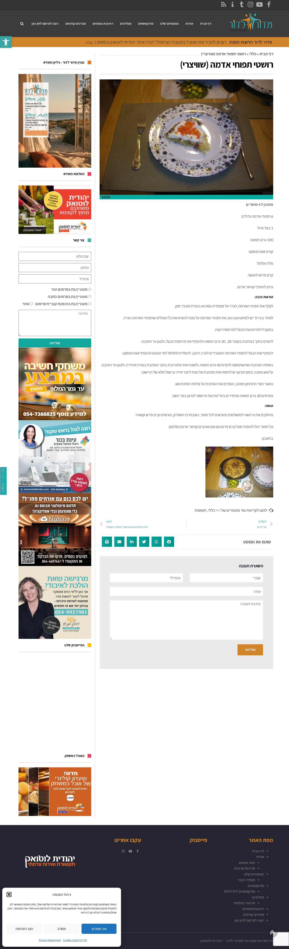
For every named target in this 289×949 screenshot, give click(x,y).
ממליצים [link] (258, 897)
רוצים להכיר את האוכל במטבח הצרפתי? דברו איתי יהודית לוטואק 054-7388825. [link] (156, 42)
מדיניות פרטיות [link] (244, 868)
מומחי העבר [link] (246, 880)
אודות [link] (260, 857)
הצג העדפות (24, 929)
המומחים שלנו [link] (254, 874)
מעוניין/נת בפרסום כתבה (68, 296)
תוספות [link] (201, 510)
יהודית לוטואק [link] (211, 941)
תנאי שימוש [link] (247, 863)
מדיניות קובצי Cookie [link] (75, 940)
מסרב (61, 929)
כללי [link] (252, 54)
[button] (9, 894)
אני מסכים (99, 929)
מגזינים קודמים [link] (253, 914)
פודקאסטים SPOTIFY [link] (239, 891)
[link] (6, 42)
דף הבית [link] (266, 54)
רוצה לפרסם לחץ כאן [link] (249, 920)
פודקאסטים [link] (256, 886)
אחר (25, 304)
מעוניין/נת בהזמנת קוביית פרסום (61, 304)
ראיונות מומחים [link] (253, 909)
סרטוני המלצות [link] (244, 903)
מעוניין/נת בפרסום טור (69, 289)
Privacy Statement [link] (50, 940)
